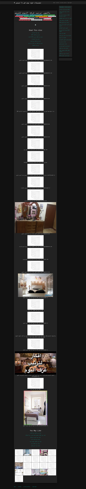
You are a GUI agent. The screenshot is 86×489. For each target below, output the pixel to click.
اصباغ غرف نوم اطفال (63, 48)
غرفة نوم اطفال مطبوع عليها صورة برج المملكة (35, 435)
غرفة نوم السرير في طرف (35, 437)
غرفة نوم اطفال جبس (35, 443)
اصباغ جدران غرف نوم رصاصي (65, 35)
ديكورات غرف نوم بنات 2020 (33, 17)
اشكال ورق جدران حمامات (64, 9)
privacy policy (63, 2)
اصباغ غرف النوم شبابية (64, 46)
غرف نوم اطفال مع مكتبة (35, 41)
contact (57, 2)
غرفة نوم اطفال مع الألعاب (35, 433)
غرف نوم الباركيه (35, 32)
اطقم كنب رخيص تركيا (63, 20)
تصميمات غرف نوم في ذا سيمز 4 (27, 2)
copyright (69, 2)
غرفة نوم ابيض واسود (35, 445)
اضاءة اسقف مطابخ (63, 43)
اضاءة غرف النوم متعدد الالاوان (64, 12)
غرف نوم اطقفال (35, 45)
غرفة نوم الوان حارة (35, 439)
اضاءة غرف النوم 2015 (64, 22)
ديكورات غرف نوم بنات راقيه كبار (45, 17)
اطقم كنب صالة (62, 33)
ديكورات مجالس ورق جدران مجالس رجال (27, 18)
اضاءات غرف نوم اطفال (64, 53)
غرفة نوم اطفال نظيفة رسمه (35, 441)
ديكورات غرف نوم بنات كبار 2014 (41, 16)
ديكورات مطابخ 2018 (47, 18)
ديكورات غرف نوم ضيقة (39, 18)
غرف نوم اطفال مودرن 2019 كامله (35, 36)
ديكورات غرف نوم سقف (52, 16)
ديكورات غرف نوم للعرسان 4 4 (29, 16)
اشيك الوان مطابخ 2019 (64, 55)
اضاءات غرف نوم (62, 41)
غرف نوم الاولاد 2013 (35, 34)
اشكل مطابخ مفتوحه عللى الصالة (64, 51)
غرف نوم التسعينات (35, 39)
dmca (54, 2)
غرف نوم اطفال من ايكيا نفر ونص (35, 43)
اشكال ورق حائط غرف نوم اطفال (64, 30)
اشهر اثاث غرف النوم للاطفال (65, 18)
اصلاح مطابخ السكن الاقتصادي (65, 39)
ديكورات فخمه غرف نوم (23, 17)
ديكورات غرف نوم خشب (19, 16)
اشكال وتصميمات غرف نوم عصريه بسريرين (64, 15)
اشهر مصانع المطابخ (63, 27)
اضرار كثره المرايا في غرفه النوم (65, 25)
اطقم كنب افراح (62, 37)
